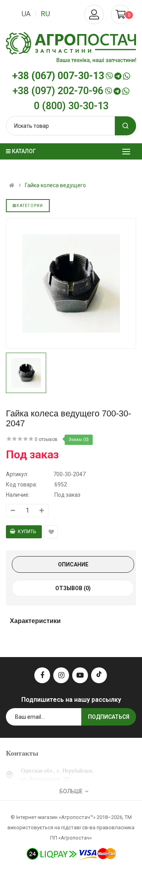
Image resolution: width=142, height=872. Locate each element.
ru (45, 13)
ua (25, 13)
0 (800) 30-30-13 (71, 106)
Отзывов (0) (73, 588)
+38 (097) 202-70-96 (58, 91)
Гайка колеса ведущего (55, 185)
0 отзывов (46, 439)
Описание (73, 564)
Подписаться (108, 717)
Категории (30, 205)
